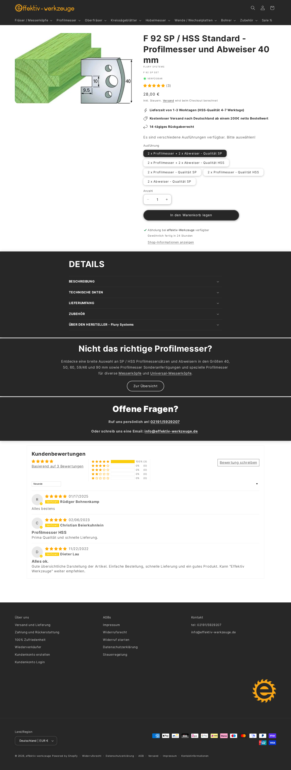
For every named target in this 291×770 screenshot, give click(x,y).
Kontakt (197, 617)
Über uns (22, 617)
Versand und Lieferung (32, 625)
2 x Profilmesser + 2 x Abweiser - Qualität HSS (186, 163)
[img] (56, 496)
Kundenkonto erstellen (32, 654)
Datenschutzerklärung (120, 647)
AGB (141, 755)
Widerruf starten (116, 640)
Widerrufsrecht (115, 632)
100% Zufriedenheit (30, 640)
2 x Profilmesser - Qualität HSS (233, 172)
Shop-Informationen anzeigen (171, 242)
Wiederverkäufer (28, 647)
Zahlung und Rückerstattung (37, 632)
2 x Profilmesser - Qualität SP (172, 172)
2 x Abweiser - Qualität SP (169, 181)
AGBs (107, 617)
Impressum (111, 625)
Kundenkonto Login (30, 662)
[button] (33, 20)
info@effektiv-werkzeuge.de (213, 632)
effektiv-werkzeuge (38, 755)
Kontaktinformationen (195, 755)
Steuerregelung (115, 654)
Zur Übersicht (145, 386)
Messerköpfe (130, 373)
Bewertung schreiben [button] (238, 462)
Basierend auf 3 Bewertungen (58, 466)
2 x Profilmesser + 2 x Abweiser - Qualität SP (185, 153)
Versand (168, 100)
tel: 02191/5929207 (206, 625)
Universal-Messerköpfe (170, 373)
